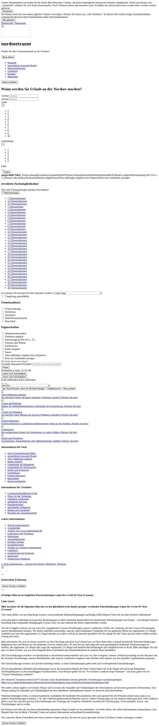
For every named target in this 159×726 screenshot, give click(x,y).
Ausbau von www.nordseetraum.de (24, 530)
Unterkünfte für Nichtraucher (21, 467)
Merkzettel (12, 76)
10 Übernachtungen (17, 232)
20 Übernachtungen (17, 260)
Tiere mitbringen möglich (19, 459)
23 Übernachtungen (17, 268)
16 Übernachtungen (17, 248)
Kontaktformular (15, 544)
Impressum (20, 23)
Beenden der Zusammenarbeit (22, 513)
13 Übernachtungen (17, 240)
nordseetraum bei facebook (20, 553)
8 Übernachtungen (16, 226)
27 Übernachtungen (17, 279)
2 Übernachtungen (16, 209)
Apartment (9, 315)
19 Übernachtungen (17, 257)
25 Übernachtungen (17, 274)
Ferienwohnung (12, 308)
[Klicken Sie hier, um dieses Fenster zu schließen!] (2, 574)
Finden (7, 172)
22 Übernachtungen (17, 265)
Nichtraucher (11, 346)
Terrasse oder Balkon (15, 342)
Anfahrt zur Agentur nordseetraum (24, 547)
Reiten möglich (12, 349)
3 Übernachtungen (16, 212)
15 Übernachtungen (17, 246)
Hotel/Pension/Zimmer (15, 318)
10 (8, 136)
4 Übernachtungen (16, 215)
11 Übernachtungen (17, 234)
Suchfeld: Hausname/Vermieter (16, 364)
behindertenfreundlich (15, 333)
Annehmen (7, 11)
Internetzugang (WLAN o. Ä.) (19, 339)
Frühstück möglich (13, 336)
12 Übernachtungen (17, 237)
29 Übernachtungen (17, 285)
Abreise (5, 99)
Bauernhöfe (13, 478)
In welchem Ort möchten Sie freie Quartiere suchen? (27, 293)
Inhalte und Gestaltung (18, 510)
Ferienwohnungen (16, 475)
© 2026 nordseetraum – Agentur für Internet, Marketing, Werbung (33, 564)
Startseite (11, 62)
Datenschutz (7, 23)
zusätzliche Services (17, 501)
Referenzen (13, 536)
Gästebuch (12, 71)
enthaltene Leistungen (18, 499)
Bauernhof (9, 321)
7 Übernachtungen (10, 193)
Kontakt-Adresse (15, 542)
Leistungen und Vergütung (20, 533)
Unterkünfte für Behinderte (20, 464)
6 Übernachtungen (16, 220)
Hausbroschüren (15, 504)
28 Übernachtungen (17, 282)
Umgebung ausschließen (16, 296)
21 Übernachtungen (17, 204)
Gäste (4, 102)
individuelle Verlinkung (18, 507)
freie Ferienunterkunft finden (21, 453)
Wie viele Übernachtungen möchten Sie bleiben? (25, 189)
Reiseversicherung (16, 68)
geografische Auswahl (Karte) (22, 65)
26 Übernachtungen (17, 276)
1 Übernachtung (15, 206)
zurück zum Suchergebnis (14, 373)
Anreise (5, 95)
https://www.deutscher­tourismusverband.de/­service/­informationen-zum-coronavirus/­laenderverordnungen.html (55, 682)
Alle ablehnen (8, 20)
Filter (3, 166)
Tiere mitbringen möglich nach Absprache (25, 355)
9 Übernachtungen (16, 229)
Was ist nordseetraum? (18, 525)
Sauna (7, 352)
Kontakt (11, 74)
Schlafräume (7, 141)
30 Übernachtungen (17, 287)
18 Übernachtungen (17, 254)
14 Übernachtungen (17, 201)
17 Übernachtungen (17, 251)
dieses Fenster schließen (13, 586)
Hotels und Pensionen (18, 470)
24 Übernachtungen (17, 271)
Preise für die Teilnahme (19, 496)
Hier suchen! (69, 388)
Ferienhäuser (13, 473)
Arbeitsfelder (13, 528)
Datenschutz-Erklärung (18, 558)
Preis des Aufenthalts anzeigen (18, 359)
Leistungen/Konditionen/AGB (22, 493)
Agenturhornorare (16, 539)
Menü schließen (9, 82)
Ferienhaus (10, 312)
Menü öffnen (8, 57)
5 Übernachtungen (16, 218)
